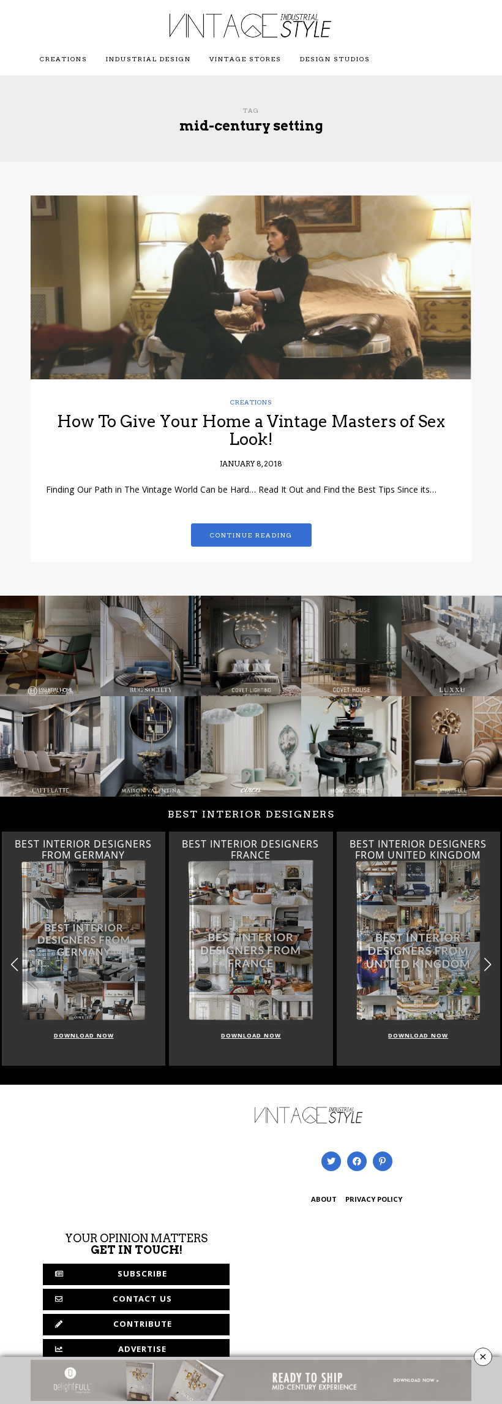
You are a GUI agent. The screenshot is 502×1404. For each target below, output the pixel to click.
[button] (487, 964)
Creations (64, 59)
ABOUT (324, 1200)
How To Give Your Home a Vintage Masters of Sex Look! (251, 430)
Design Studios (335, 59)
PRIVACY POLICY (373, 1200)
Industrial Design (148, 59)
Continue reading (251, 535)
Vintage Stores (245, 59)
